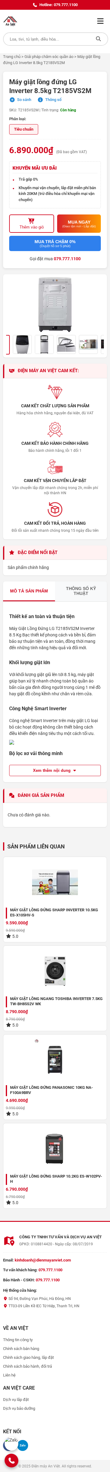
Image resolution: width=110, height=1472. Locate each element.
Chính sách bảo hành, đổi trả (27, 1366)
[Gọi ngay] (12, 1460)
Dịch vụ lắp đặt (16, 1399)
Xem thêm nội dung (52, 770)
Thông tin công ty (18, 1339)
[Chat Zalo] (11, 1444)
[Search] (98, 39)
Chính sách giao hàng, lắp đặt (28, 1357)
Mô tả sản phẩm (29, 590)
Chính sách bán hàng (21, 1348)
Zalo (23, 1445)
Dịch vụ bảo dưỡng (19, 1408)
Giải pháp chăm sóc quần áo (48, 56)
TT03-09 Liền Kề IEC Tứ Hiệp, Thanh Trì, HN (43, 1306)
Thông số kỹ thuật (81, 591)
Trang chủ (11, 56)
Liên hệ (9, 1375)
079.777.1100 (67, 258)
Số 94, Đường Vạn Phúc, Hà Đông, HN (39, 1299)
